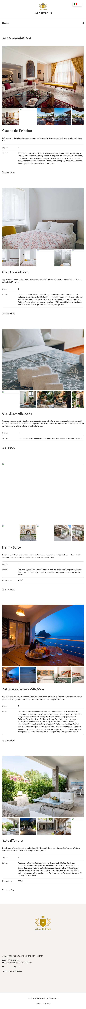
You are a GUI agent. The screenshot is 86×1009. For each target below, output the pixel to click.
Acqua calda (22, 570)
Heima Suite (11, 547)
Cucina (37, 716)
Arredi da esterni (34, 570)
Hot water (55, 158)
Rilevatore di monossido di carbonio (55, 726)
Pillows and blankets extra (46, 161)
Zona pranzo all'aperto (69, 731)
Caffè (61, 714)
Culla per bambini (47, 716)
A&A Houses (43, 13)
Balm (31, 153)
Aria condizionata (51, 711)
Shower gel (22, 163)
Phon (70, 724)
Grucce (79, 570)
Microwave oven (47, 299)
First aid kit (78, 155)
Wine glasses (40, 163)
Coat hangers (46, 294)
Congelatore (70, 570)
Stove (29, 163)
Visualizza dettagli (8, 172)
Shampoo (60, 161)
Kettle (31, 299)
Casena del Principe (17, 131)
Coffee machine (30, 155)
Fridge (39, 158)
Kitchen (66, 158)
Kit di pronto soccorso (32, 721)
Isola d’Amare (12, 840)
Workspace (50, 163)
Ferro (28, 719)
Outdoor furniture (29, 161)
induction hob (23, 299)
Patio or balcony (38, 302)
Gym (56, 719)
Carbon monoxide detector (57, 153)
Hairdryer (47, 158)
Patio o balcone (62, 724)
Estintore (21, 719)
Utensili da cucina (36, 731)
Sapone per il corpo (66, 572)
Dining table (55, 155)
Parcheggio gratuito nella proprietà (41, 724)
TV (33, 163)
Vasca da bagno (50, 731)
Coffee (20, 155)
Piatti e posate (23, 572)
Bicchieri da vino (46, 714)
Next (79, 77)
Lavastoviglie (47, 721)
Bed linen (32, 294)
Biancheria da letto (48, 570)
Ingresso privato (30, 868)
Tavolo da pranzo (74, 729)
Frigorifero (34, 719)
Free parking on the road (27, 158)
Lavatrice (56, 721)
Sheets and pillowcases (74, 161)
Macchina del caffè (68, 721)
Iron (61, 158)
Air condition (23, 153)
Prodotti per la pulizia (38, 572)
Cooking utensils (43, 155)
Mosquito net (60, 299)
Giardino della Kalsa (17, 413)
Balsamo (21, 714)
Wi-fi (51, 304)
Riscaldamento (52, 572)
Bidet (35, 153)
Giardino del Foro (15, 272)
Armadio (61, 711)
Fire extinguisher (66, 155)
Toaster (43, 304)
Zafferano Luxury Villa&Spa (23, 689)
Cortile (31, 716)
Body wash (42, 153)
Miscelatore (22, 724)
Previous (7, 77)
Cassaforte (68, 714)
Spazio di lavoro (47, 729)
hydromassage (64, 719)
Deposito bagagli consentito (65, 716)
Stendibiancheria (60, 729)
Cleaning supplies (75, 153)
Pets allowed (50, 302)
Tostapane (22, 731)
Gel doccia (44, 719)
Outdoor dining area (73, 299)
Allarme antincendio (35, 711)
